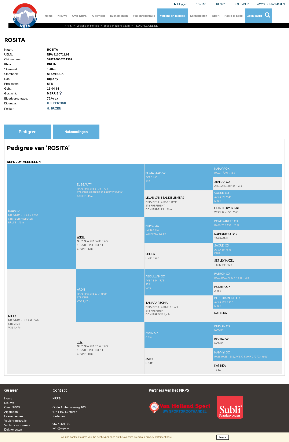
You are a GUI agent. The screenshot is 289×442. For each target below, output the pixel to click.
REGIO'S (221, 4)
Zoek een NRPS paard (115, 25)
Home (48, 15)
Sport (215, 15)
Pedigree (27, 131)
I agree (222, 437)
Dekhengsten (198, 15)
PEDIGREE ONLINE (144, 25)
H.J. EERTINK (56, 103)
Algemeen (98, 15)
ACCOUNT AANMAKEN (271, 4)
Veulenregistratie (144, 15)
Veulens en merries (172, 15)
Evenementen (119, 15)
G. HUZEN (54, 108)
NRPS (68, 25)
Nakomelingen (76, 132)
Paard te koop (233, 15)
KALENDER (242, 4)
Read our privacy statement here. (153, 437)
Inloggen (181, 4)
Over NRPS (79, 15)
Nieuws (62, 15)
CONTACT (202, 4)
